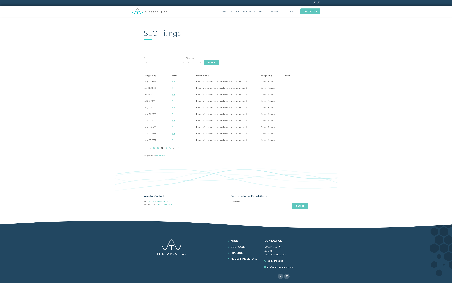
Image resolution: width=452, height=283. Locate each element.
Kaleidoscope (160, 155)
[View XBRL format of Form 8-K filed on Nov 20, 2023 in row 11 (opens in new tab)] (298, 140)
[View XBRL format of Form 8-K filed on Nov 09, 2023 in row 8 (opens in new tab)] (298, 121)
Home (224, 11)
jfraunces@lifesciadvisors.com (162, 201)
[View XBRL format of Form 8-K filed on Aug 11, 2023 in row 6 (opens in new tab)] (298, 108)
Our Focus (249, 11)
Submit (300, 206)
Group (146, 58)
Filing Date (150, 76)
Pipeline (263, 11)
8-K (173, 81)
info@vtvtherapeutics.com (280, 267)
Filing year (190, 58)
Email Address (236, 201)
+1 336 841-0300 (275, 261)
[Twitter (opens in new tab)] (318, 2)
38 (154, 147)
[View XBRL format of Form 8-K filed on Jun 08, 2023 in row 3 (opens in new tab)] (298, 88)
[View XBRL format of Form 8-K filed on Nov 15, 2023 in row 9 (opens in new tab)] (298, 127)
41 (166, 147)
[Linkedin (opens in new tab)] (314, 2)
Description (202, 76)
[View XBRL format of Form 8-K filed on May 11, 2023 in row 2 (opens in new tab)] (298, 82)
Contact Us (310, 11)
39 (158, 147)
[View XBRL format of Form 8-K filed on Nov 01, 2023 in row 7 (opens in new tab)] (298, 114)
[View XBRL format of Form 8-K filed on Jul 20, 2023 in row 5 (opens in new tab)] (298, 101)
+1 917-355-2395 (165, 205)
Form (174, 76)
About (233, 11)
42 (170, 147)
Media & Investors (243, 258)
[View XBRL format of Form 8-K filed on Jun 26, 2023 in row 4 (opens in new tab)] (298, 95)
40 (162, 148)
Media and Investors (281, 11)
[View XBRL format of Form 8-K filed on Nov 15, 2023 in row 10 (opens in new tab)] (298, 134)
